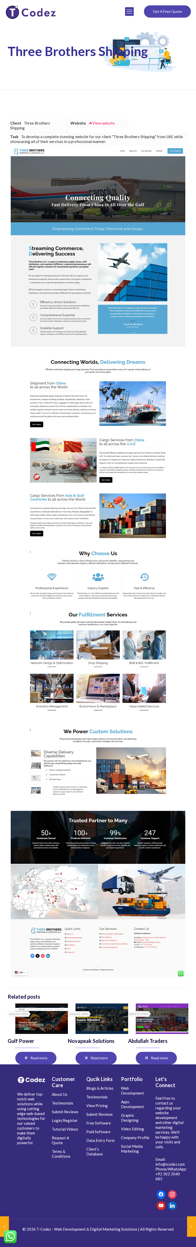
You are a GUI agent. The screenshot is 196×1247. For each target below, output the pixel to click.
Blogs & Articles (100, 1088)
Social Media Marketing (132, 1148)
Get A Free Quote (167, 11)
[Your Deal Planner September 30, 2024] (4, 1226)
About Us (59, 1094)
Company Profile (135, 1137)
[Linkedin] (172, 1205)
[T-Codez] (31, 11)
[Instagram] (172, 1194)
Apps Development (132, 1104)
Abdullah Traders (147, 1041)
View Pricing (97, 1105)
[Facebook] (161, 1194)
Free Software (98, 1123)
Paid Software (98, 1131)
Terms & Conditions (61, 1153)
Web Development (132, 1090)
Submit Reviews (65, 1111)
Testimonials (62, 1103)
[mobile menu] (129, 11)
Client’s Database (94, 1151)
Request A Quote (60, 1140)
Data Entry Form (100, 1140)
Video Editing (132, 1129)
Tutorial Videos (65, 1129)
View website (103, 123)
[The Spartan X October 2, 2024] (191, 1226)
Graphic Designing (130, 1117)
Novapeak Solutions (91, 1041)
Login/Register (65, 1120)
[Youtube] (161, 1205)
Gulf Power (21, 1041)
